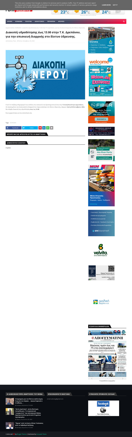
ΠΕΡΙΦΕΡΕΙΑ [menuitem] (51, 21)
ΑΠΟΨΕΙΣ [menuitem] (61, 21)
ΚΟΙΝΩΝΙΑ (18, 28)
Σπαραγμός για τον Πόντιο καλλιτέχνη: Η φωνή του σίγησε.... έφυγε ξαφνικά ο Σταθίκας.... (29, 401)
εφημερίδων (112, 381)
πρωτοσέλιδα (104, 381)
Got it (115, 5)
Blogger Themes (21, 434)
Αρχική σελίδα (10, 28)
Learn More (106, 5)
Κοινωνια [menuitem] (18, 21)
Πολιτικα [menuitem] (28, 21)
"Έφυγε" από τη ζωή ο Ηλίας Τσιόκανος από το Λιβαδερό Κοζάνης (29, 424)
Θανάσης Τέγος (11, 41)
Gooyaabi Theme (41, 434)
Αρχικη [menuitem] (9, 21)
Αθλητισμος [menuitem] (39, 21)
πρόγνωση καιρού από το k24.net (88, 15)
